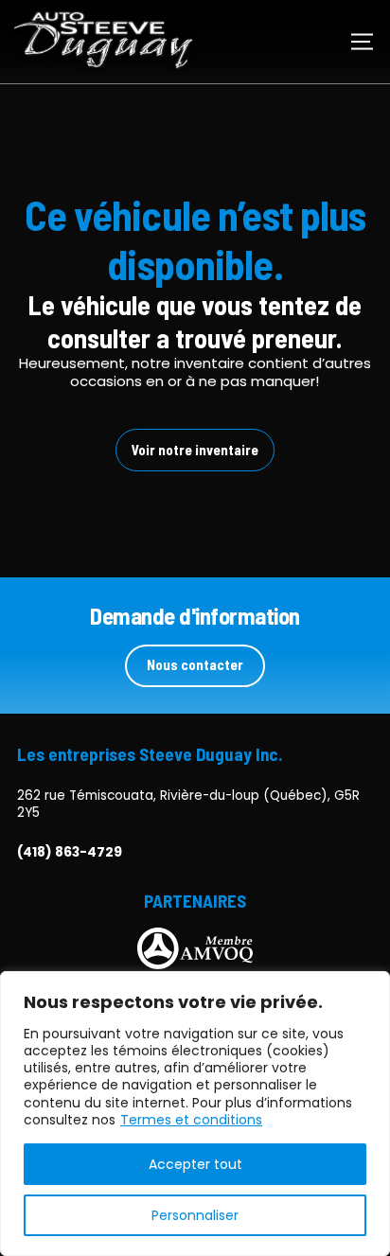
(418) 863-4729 (69, 852)
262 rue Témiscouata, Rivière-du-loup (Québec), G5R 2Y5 (188, 804)
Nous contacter (195, 664)
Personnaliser (195, 1215)
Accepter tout (195, 1164)
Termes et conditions (191, 1119)
